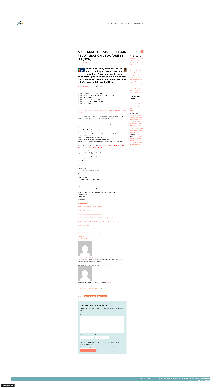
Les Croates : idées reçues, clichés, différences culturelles (136, 123)
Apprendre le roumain (90, 296)
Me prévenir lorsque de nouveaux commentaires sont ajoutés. (98, 347)
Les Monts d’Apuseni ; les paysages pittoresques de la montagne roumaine (92, 290)
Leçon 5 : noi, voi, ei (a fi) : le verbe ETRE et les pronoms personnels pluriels (98, 221)
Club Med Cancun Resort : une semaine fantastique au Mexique (136, 77)
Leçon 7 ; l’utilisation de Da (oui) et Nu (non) (90, 228)
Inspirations (114, 23)
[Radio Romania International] (85, 255)
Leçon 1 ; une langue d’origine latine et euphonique (92, 206)
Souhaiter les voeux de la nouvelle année (89, 232)
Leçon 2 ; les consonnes (84, 210)
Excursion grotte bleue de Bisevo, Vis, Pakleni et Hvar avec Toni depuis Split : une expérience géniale (136, 140)
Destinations (106, 23)
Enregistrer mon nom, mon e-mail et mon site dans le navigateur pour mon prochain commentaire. (100, 343)
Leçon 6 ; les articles (83, 225)
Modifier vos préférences (8, 385)
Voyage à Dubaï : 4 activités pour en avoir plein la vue (136, 83)
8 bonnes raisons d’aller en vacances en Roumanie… (88, 288)
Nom (81, 334)
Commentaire (84, 315)
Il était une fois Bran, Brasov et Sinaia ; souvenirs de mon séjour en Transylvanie (94, 285)
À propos (81, 236)
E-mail (97, 334)
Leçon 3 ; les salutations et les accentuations (90, 214)
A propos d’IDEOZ (138, 23)
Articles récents (83, 238)
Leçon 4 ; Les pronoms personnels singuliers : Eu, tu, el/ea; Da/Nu (95, 217)
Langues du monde (101, 296)
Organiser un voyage (125, 23)
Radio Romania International (89, 62)
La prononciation (82, 203)
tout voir (109, 282)
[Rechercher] (142, 51)
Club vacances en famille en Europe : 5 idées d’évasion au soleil (136, 90)
